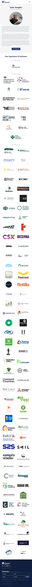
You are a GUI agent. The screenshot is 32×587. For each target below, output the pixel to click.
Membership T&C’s (21, 579)
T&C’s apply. (3, 568)
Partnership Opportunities (6, 579)
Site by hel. (11, 581)
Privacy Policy (27, 579)
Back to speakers (16, 48)
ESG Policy (7, 581)
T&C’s (11, 579)
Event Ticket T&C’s (15, 579)
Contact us (3, 581)
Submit (27, 576)
